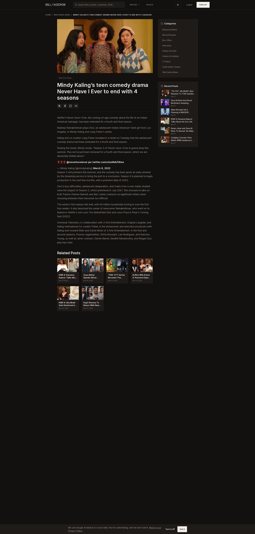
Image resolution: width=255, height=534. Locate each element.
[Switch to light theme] (178, 5)
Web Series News (62, 15)
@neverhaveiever (77, 162)
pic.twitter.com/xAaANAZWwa (106, 162)
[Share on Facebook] (65, 106)
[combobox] (100, 4)
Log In (189, 5)
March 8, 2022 (101, 168)
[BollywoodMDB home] (55, 5)
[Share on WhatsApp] (70, 106)
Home (48, 15)
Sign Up (203, 5)
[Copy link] (76, 106)
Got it (182, 529)
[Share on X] (59, 106)
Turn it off (170, 529)
